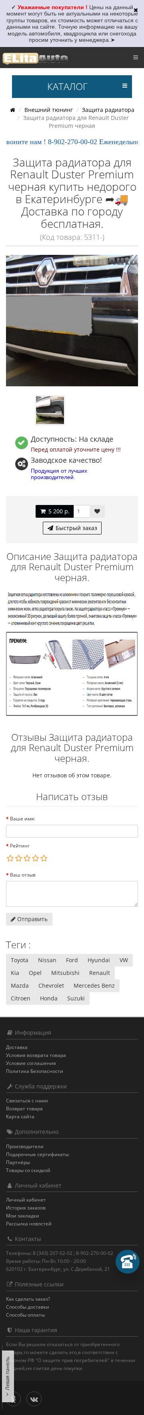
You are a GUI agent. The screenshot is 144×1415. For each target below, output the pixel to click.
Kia (15, 973)
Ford (72, 960)
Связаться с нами (27, 1100)
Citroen (20, 998)
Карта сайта (20, 1116)
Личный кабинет (26, 1199)
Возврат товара (24, 1108)
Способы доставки (27, 1306)
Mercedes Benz (94, 985)
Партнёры (18, 1162)
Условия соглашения (31, 1063)
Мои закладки (22, 1215)
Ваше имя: (22, 818)
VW (124, 960)
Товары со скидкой (28, 1170)
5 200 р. (58, 511)
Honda (49, 998)
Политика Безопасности (34, 1071)
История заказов (26, 1207)
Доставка (17, 1047)
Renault (99, 973)
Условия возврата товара (36, 1055)
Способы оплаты (25, 1314)
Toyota (19, 960)
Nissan (47, 960)
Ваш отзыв (23, 874)
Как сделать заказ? (28, 1299)
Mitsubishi (65, 973)
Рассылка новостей (29, 1223)
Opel (35, 973)
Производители (25, 1146)
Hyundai (99, 960)
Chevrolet (51, 985)
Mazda (20, 985)
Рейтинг (20, 845)
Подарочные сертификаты (37, 1154)
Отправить (32, 919)
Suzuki (76, 998)
